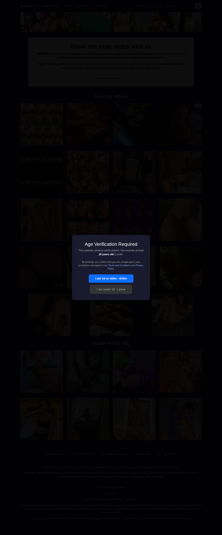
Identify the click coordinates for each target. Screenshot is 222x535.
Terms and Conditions (119, 265)
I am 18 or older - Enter (111, 278)
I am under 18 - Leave (111, 289)
